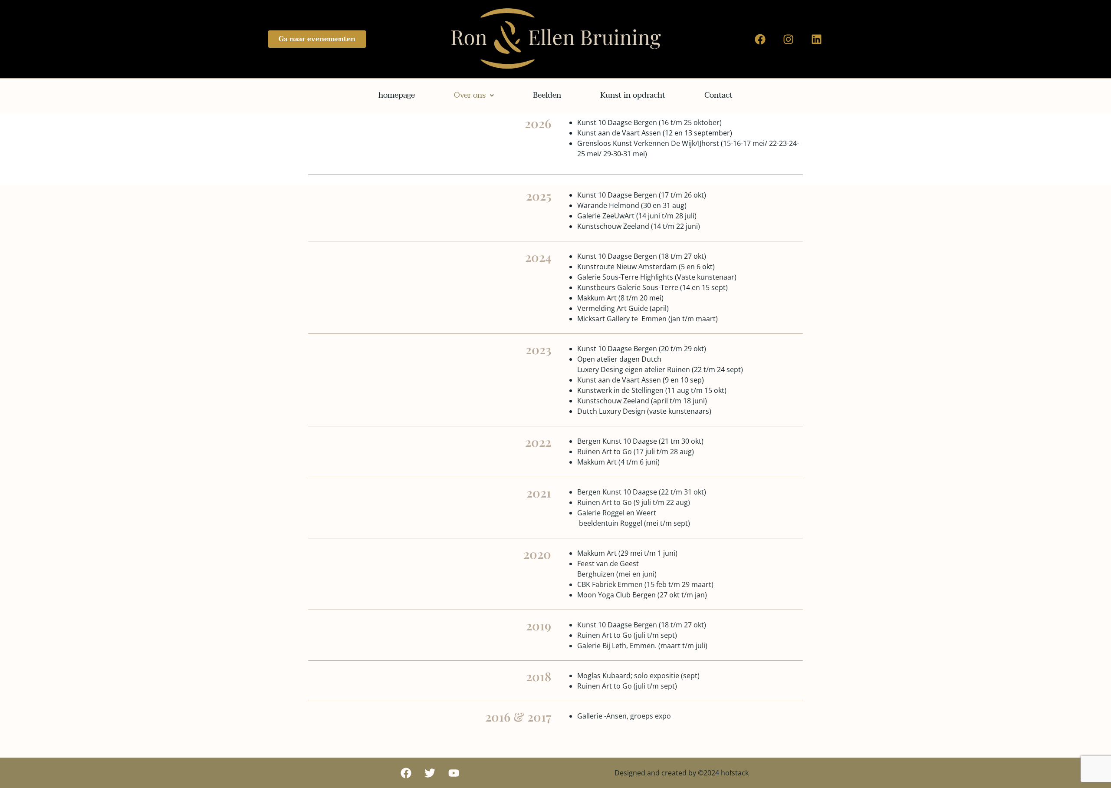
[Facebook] (760, 39)
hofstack (735, 773)
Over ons (470, 95)
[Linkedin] (817, 39)
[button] (474, 95)
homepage (396, 95)
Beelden (547, 95)
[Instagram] (788, 39)
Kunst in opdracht (632, 95)
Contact (718, 95)
